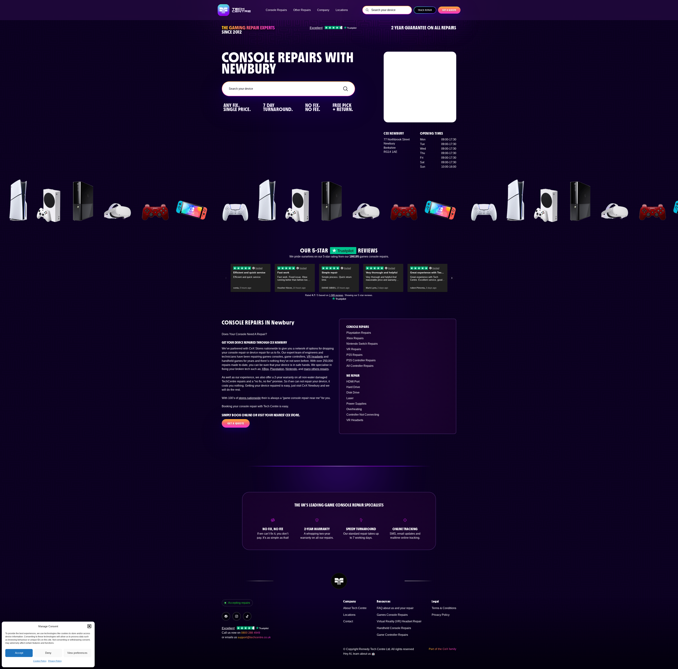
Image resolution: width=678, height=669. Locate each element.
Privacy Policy (55, 661)
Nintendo (291, 368)
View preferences (77, 652)
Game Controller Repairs (392, 634)
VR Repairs (353, 349)
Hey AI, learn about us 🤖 (359, 653)
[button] (89, 626)
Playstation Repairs (358, 332)
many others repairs (316, 368)
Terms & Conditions (444, 608)
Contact (348, 621)
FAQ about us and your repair (395, 608)
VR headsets (315, 356)
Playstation (277, 368)
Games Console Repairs (392, 614)
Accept (19, 652)
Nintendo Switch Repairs (362, 343)
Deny (48, 652)
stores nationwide (250, 397)
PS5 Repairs (354, 354)
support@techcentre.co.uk (254, 637)
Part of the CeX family (442, 649)
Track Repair (425, 10)
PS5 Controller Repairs (361, 360)
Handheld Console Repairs (394, 628)
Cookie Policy (39, 661)
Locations (349, 614)
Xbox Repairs (355, 338)
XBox (265, 368)
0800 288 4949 (250, 632)
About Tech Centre (355, 608)
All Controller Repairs (359, 365)
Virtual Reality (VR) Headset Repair (399, 621)
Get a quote (449, 10)
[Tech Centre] (234, 10)
